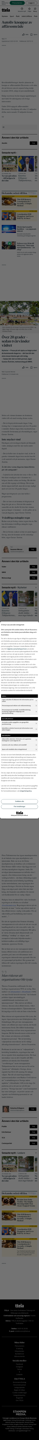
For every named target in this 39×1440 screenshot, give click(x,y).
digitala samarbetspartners (17, 649)
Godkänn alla (19, 801)
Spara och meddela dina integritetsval (14, 749)
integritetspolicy (26, 791)
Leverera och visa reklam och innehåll (14, 745)
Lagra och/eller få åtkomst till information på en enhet (17, 700)
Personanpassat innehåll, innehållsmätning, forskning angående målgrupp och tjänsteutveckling (16, 711)
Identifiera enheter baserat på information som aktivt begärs (17, 729)
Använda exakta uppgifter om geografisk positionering (15, 723)
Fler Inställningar (19, 807)
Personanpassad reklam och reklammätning (16, 705)
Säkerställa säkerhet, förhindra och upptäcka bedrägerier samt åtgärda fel (16, 740)
